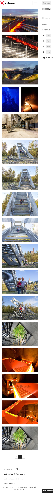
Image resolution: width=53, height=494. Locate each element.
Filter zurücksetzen (48, 57)
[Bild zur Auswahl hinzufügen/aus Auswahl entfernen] (35, 12)
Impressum (8, 469)
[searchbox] (43, 12)
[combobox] (46, 10)
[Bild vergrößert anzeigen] (4, 11)
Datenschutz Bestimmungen (14, 474)
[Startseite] (7, 3)
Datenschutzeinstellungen (13, 479)
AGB (17, 469)
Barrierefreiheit (9, 484)
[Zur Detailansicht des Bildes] (20, 20)
